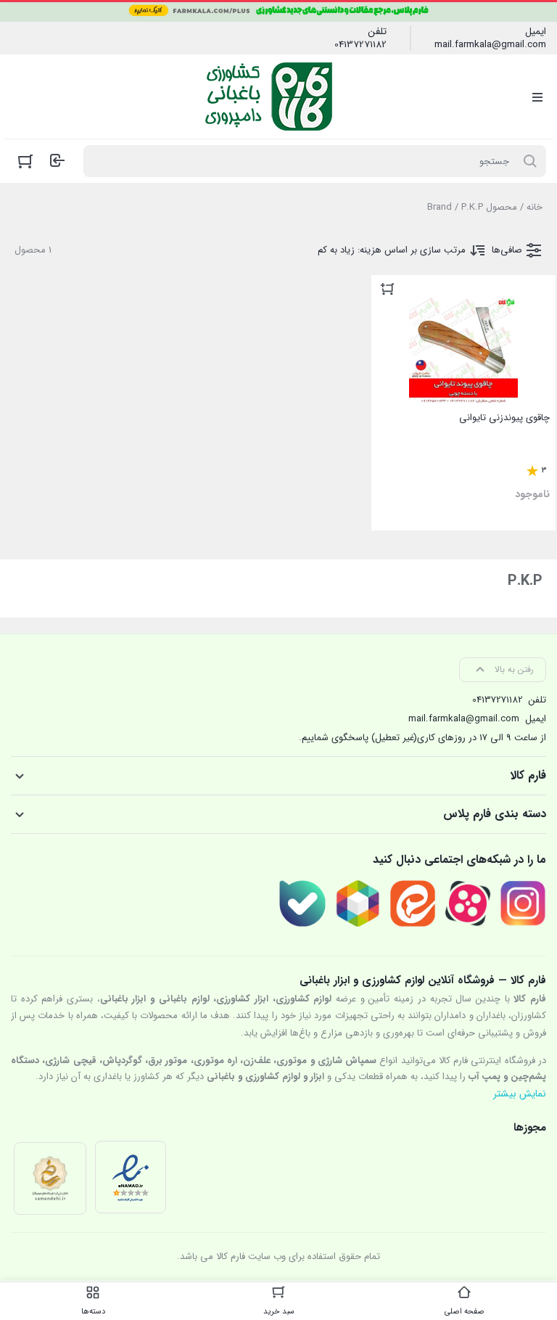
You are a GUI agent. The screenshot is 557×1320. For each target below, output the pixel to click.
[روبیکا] (357, 903)
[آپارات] (468, 903)
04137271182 (360, 45)
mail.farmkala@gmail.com (490, 45)
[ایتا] (412, 903)
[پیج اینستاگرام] (523, 903)
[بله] (302, 903)
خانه (534, 207)
